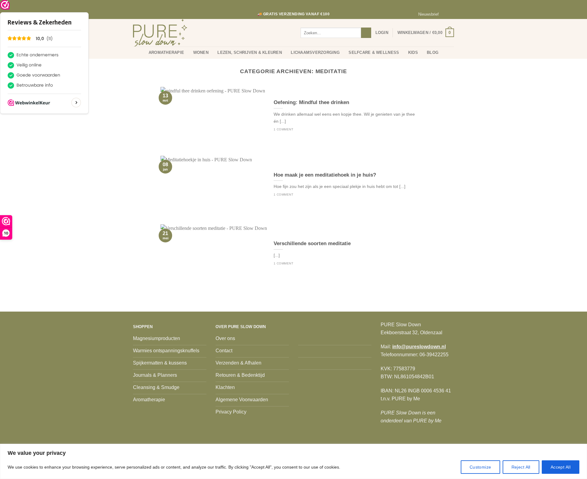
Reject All (520, 467)
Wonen (201, 52)
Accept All (560, 467)
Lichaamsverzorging (315, 52)
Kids (413, 52)
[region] (293, 461)
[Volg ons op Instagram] (445, 14)
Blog (432, 52)
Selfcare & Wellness (374, 52)
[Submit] (366, 33)
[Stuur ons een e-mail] (451, 14)
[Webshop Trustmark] (5, 5)
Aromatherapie (166, 52)
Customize (480, 467)
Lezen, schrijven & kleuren (249, 52)
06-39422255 (434, 354)
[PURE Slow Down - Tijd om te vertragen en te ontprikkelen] (163, 33)
